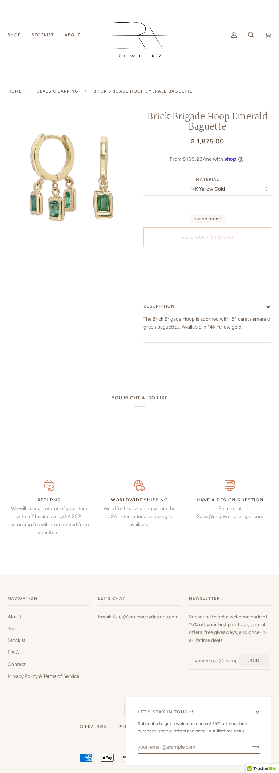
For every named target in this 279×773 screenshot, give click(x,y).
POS (123, 726)
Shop (13, 628)
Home (15, 91)
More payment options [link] (207, 281)
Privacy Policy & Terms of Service (43, 676)
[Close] (260, 709)
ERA (89, 726)
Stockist (16, 640)
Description (159, 306)
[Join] (250, 747)
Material (207, 179)
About (14, 616)
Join (254, 660)
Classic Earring (57, 91)
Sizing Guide (207, 219)
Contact (17, 664)
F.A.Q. (14, 652)
